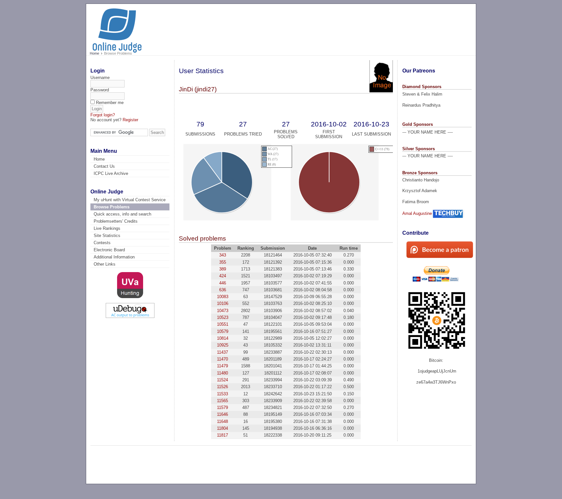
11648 (222, 421)
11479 (222, 365)
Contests (102, 242)
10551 (222, 324)
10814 (222, 338)
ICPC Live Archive (111, 173)
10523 (222, 317)
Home (94, 53)
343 (222, 255)
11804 (222, 428)
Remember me (110, 102)
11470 (222, 359)
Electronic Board (109, 249)
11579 (222, 407)
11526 (222, 386)
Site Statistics (107, 235)
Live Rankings (107, 228)
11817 (222, 435)
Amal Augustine (417, 213)
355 (222, 262)
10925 (222, 345)
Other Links (104, 264)
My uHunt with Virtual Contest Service (130, 199)
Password (99, 89)
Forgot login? (102, 114)
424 (222, 275)
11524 (222, 379)
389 (222, 269)
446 (222, 283)
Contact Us (104, 166)
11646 (222, 414)
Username (100, 77)
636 (222, 289)
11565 (222, 400)
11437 (222, 352)
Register (130, 119)
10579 (222, 331)
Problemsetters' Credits (116, 221)
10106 (222, 303)
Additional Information (114, 257)
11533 (222, 393)
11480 (222, 373)
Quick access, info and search (122, 214)
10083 (222, 296)
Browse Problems (111, 206)
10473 (222, 310)
